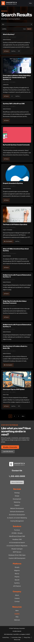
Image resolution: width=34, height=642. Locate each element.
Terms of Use (17, 639)
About (17, 595)
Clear (24, 29)
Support (17, 505)
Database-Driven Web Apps (17, 555)
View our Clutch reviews (17, 483)
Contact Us (17, 470)
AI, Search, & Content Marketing (17, 518)
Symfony (17, 583)
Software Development (17, 511)
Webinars (17, 620)
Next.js (17, 573)
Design (17, 496)
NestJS (17, 580)
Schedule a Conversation (10, 447)
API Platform (17, 586)
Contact (17, 601)
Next (23, 416)
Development (17, 499)
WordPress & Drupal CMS (17, 536)
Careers (17, 598)
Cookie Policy (5, 637)
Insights (17, 614)
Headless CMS (17, 539)
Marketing (17, 502)
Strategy (17, 493)
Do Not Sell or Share (16, 637)
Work (17, 610)
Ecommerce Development (17, 514)
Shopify (17, 567)
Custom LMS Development (17, 558)
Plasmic (17, 577)
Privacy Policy (27, 637)
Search (29, 29)
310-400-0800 (18, 476)
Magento (17, 570)
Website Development (17, 508)
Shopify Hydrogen (17, 549)
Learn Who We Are (8, 451)
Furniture (17, 530)
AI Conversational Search (17, 542)
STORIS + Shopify (17, 533)
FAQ (17, 617)
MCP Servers (17, 552)
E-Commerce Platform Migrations (17, 546)
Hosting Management (17, 521)
